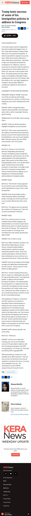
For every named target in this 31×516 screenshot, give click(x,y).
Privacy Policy (6, 498)
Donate (25, 2)
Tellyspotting (6, 491)
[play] (2, 514)
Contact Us (6, 506)
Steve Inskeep (6, 27)
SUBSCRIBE (15, 455)
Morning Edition (11, 372)
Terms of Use (6, 502)
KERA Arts (6, 488)
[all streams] (29, 514)
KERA (4, 481)
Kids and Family (7, 484)
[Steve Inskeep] (5, 407)
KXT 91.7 (5, 495)
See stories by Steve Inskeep (19, 414)
